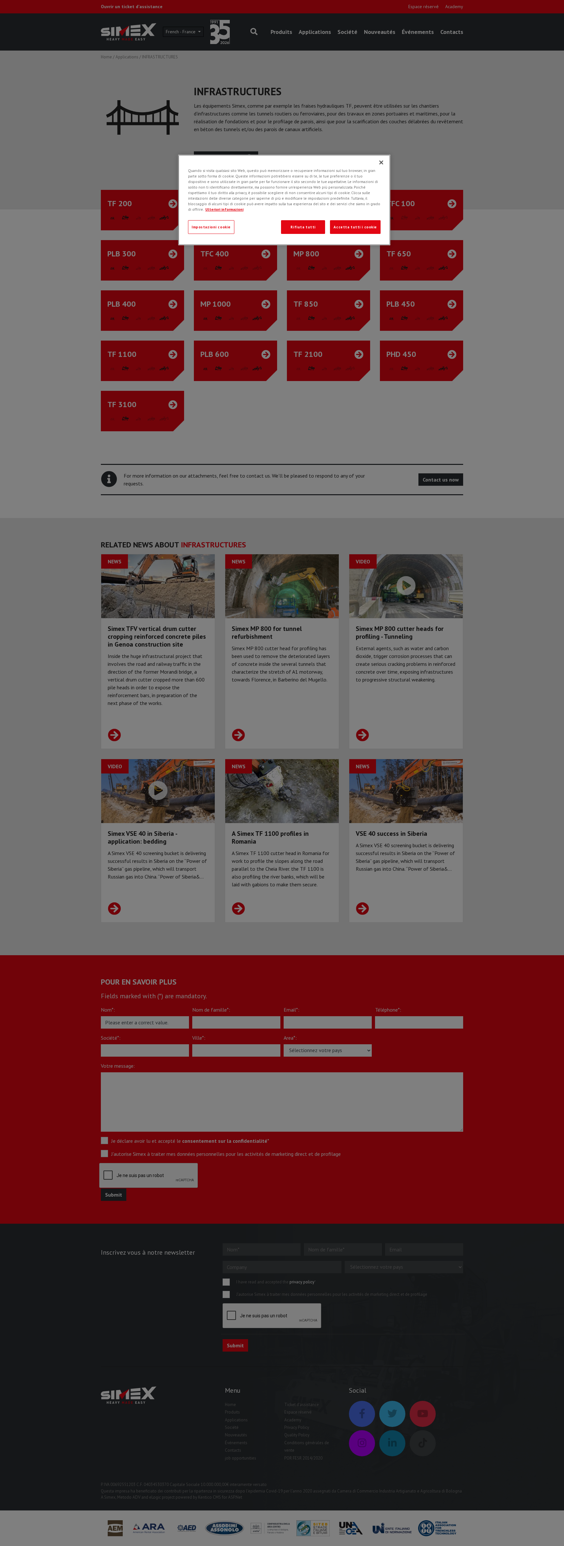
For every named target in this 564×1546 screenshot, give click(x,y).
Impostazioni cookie (211, 226)
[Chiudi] (381, 162)
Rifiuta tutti (302, 226)
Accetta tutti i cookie (355, 226)
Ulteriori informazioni (224, 209)
